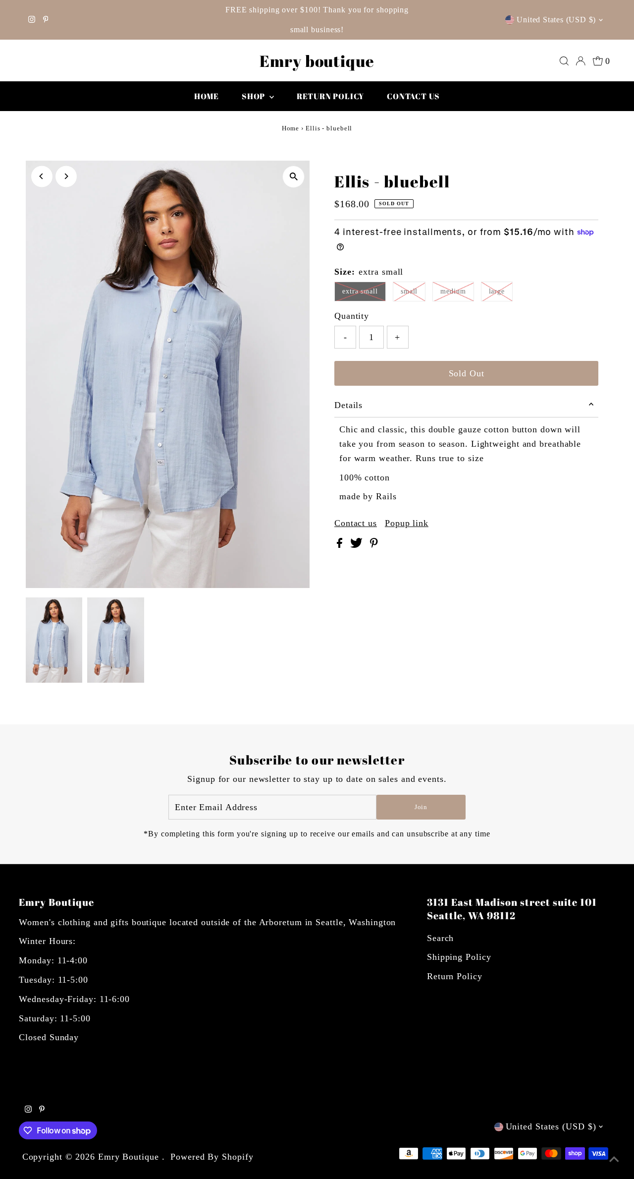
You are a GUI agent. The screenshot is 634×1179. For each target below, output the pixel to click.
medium (453, 291)
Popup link (406, 523)
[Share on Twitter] (357, 545)
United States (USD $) (556, 19)
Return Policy (454, 976)
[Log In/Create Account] (580, 61)
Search (440, 938)
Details (348, 405)
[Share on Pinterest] (374, 545)
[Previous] (42, 176)
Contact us (413, 96)
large (497, 291)
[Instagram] (32, 20)
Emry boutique (317, 60)
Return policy (330, 96)
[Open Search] (564, 61)
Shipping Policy (459, 957)
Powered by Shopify (211, 1157)
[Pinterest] (46, 20)
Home (206, 96)
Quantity (351, 316)
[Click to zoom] (293, 177)
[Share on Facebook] (341, 545)
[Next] (66, 176)
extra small (360, 291)
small (409, 291)
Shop (254, 96)
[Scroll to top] (614, 1159)
